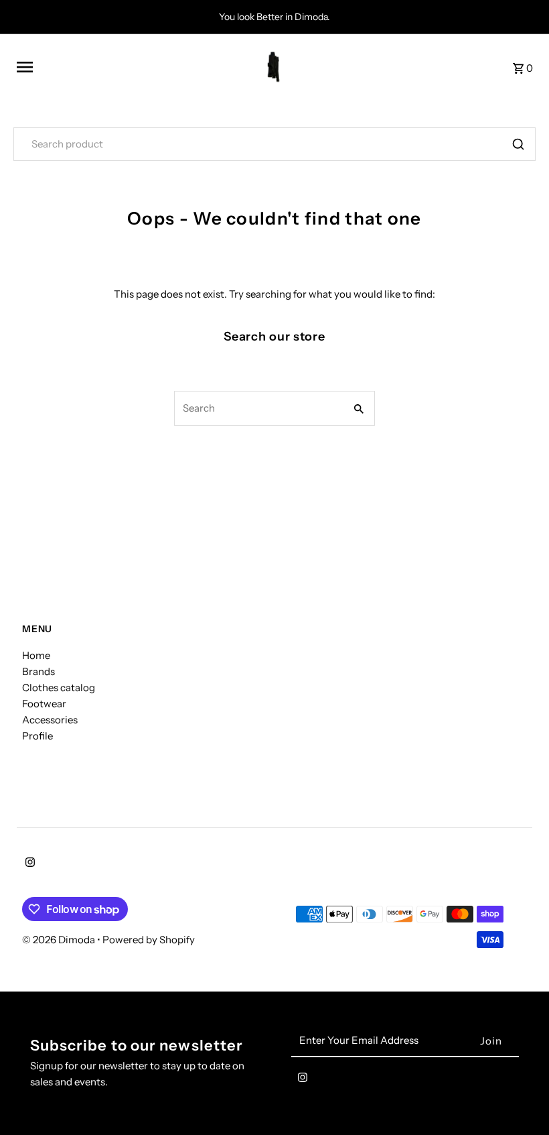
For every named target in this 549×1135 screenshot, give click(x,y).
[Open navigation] (117, 67)
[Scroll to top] (520, 1100)
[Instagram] (28, 863)
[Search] (518, 144)
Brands (38, 671)
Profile (37, 735)
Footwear (44, 703)
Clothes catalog (58, 687)
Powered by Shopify (148, 939)
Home (36, 655)
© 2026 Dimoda (59, 939)
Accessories (50, 719)
